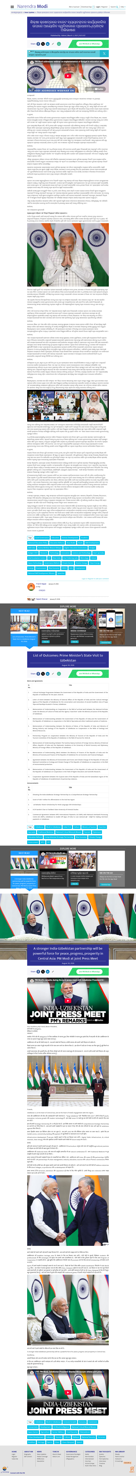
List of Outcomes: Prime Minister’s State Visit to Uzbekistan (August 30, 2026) (24, 639)
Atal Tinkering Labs (70, 558)
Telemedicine (85, 1432)
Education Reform (57, 542)
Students (84, 537)
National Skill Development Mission (41, 573)
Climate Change (95, 837)
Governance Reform (52, 563)
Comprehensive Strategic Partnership (59, 837)
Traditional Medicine (45, 832)
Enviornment (33, 842)
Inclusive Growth (70, 1422)
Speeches (61, 573)
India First (67, 827)
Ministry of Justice (89, 827)
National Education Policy (37, 542)
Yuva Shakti (71, 542)
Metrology (84, 558)
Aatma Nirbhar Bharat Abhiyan (50, 547)
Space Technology (35, 563)
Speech (79, 1442)
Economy (82, 1422)
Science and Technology (81, 552)
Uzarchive (102, 827)
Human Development (70, 537)
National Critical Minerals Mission (68, 832)
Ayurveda (31, 832)
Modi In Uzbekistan (53, 827)
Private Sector (67, 563)
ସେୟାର (41, 590)
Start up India (98, 552)
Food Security (72, 1432)
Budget (92, 547)
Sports (49, 1442)
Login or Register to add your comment (95, 578)
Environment (41, 568)
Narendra (32, 6)
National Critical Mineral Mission (84, 1427)
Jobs (71, 568)
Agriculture (45, 1432)
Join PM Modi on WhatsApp (89, 43)
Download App (106, 642)
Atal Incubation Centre (36, 558)
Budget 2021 (33, 552)
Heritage (41, 1442)
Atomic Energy (81, 563)
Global (93, 558)
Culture (77, 827)
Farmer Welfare (58, 1432)
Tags (30, 537)
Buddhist (31, 1442)
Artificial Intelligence (61, 1427)
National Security (88, 1437)
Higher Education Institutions (75, 547)
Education (55, 537)
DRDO (64, 568)
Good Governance (42, 537)
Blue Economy (54, 568)
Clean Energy (95, 563)
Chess (57, 1442)
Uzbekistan (39, 827)
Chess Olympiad (68, 1442)
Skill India (31, 547)
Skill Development (92, 542)
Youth (80, 542)
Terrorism (101, 1437)
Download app (5, 1472)
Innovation (65, 552)
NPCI (42, 842)
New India (57, 558)
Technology (54, 552)
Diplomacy (97, 832)
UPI (48, 842)
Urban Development (36, 1437)
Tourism (87, 832)
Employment (80, 568)
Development (45, 1427)
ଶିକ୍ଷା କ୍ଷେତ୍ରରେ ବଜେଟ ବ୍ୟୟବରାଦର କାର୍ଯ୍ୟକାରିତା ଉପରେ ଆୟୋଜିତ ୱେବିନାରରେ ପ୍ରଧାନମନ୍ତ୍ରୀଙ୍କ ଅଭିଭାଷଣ (68, 26)
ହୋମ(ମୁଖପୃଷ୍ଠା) (16, 12)
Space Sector (33, 1432)
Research (43, 552)
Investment (93, 1422)
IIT (49, 558)
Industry (49, 1437)
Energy (30, 568)
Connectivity (33, 1427)
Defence (76, 1437)
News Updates (29, 12)
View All (46, 642)
